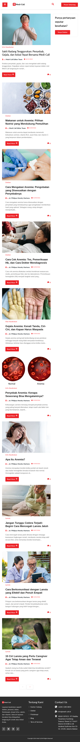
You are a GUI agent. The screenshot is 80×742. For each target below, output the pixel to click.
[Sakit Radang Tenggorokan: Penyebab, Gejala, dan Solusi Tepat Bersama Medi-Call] (26, 29)
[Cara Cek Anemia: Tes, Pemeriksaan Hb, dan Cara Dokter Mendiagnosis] (26, 237)
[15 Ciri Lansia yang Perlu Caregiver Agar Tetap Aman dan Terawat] (26, 633)
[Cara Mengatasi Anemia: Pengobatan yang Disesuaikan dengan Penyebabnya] (26, 164)
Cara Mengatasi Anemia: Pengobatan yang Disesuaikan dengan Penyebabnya (27, 190)
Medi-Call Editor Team (14, 59)
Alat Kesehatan (11, 321)
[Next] (30, 687)
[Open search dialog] (53, 5)
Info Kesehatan (8, 47)
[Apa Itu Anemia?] (26, 437)
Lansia (7, 518)
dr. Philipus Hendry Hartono (19, 198)
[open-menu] (5, 4)
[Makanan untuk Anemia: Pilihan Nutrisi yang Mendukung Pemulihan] (26, 98)
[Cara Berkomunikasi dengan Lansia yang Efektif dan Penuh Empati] (26, 567)
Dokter (8, 116)
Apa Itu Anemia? (15, 459)
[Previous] (22, 687)
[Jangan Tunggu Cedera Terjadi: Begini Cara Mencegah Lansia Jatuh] (26, 500)
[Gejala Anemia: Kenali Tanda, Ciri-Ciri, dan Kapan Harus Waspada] (26, 304)
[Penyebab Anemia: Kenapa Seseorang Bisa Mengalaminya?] (26, 370)
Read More (8, 75)
